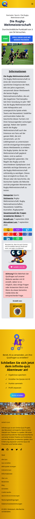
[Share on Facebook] (27, 234)
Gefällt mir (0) (18, 267)
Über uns (5, 478)
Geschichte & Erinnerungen (11, 496)
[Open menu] (32, 4)
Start (5, 39)
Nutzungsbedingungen (10, 500)
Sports (17, 15)
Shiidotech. (11, 509)
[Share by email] (17, 238)
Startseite (9, 15)
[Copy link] (8, 229)
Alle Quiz (4, 459)
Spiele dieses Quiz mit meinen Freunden (21, 38)
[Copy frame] (17, 229)
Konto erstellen (17, 395)
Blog (3, 485)
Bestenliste (5, 482)
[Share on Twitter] (27, 229)
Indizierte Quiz (6, 470)
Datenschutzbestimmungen (12, 504)
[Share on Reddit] (8, 234)
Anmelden (5, 489)
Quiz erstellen (6, 463)
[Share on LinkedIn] (8, 238)
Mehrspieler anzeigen (9, 466)
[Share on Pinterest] (17, 234)
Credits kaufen (6, 492)
